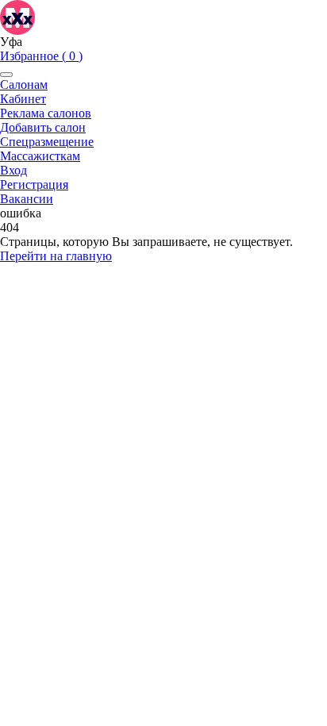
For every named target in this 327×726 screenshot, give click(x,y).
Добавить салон (43, 127)
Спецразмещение (47, 141)
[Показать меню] (6, 74)
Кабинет (23, 99)
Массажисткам (40, 156)
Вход (13, 170)
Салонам (24, 84)
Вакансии (26, 199)
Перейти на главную (56, 256)
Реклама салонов (45, 113)
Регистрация (34, 184)
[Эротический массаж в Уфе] (17, 16)
